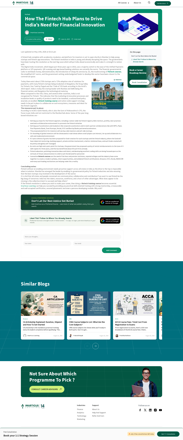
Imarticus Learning (37, 32)
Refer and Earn (98, 416)
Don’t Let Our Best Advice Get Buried (143, 56)
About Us (137, 2)
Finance (80, 409)
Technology (81, 416)
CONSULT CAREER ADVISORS (44, 389)
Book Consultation (139, 82)
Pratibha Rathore (125, 335)
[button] (95, 346)
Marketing (81, 419)
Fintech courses (114, 71)
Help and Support (99, 412)
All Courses (122, 2)
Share (50, 39)
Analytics (80, 412)
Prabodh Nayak (78, 335)
